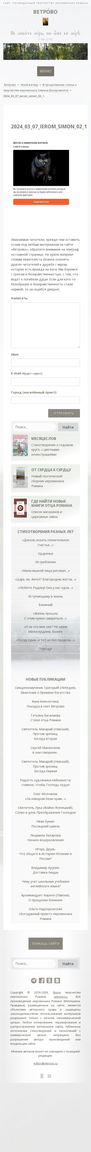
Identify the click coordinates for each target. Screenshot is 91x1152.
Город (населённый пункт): (34, 392)
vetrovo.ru (60, 997)
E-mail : (27, 373)
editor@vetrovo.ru (46, 1063)
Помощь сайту (45, 943)
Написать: (19, 298)
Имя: (15, 354)
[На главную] (45, 2)
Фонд (57, 992)
